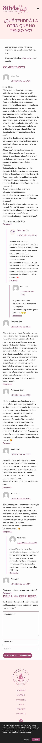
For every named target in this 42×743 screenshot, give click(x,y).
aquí (30, 733)
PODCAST (21, 709)
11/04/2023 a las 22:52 (20, 454)
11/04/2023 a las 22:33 (20, 327)
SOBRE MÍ (21, 690)
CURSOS (21, 695)
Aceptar (36, 739)
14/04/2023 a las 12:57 (20, 584)
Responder (7, 224)
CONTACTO (21, 714)
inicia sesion (27, 58)
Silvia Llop (21, 230)
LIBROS (21, 704)
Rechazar (26, 739)
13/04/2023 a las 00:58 (20, 498)
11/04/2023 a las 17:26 (20, 81)
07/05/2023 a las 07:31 (27, 543)
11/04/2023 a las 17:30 (27, 235)
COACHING (21, 700)
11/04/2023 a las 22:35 (20, 395)
